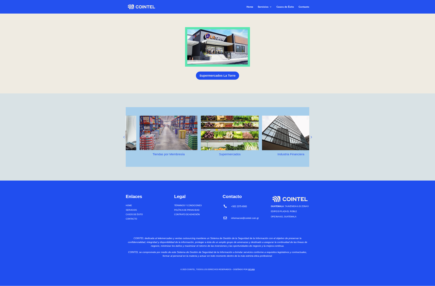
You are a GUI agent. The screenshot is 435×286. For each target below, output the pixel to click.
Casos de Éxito (285, 7)
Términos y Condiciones (188, 205)
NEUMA (251, 269)
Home (250, 7)
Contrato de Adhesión (187, 214)
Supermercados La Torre (217, 75)
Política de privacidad (186, 210)
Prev (124, 137)
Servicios (263, 7)
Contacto (304, 7)
